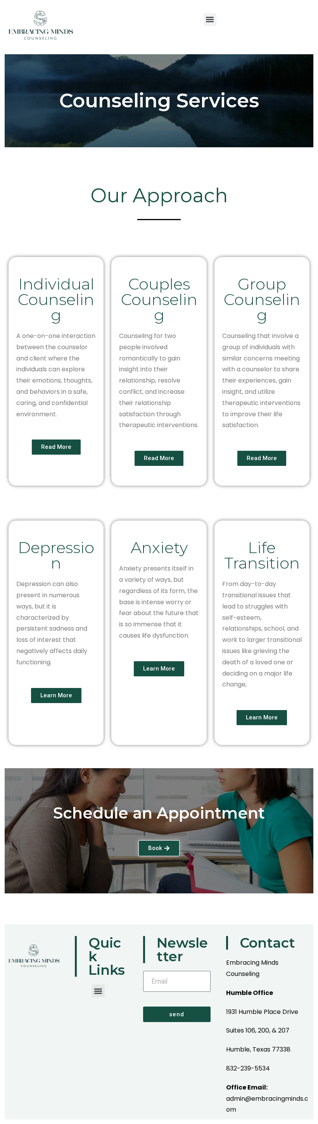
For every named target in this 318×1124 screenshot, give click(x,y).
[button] (210, 19)
